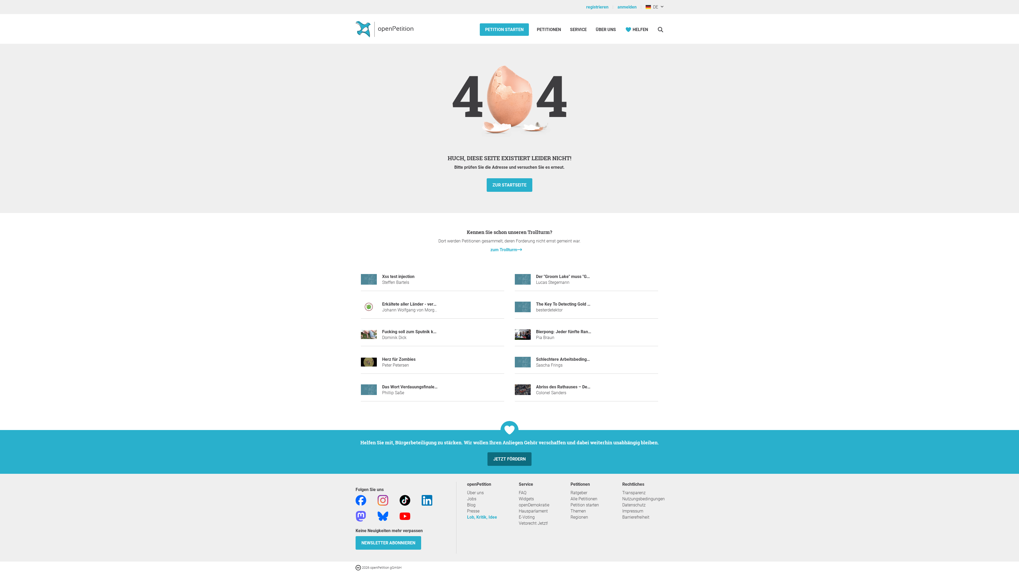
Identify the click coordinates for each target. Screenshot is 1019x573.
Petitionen (549, 29)
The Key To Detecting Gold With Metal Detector (580, 304)
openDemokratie (534, 504)
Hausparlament (533, 511)
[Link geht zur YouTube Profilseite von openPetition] (405, 515)
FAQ (522, 492)
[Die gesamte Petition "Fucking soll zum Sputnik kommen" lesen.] (369, 336)
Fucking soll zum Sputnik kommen (415, 331)
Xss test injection (398, 276)
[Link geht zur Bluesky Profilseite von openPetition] (383, 515)
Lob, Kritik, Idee (482, 517)
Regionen (579, 517)
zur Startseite (509, 185)
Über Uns (606, 29)
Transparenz (634, 492)
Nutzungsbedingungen (643, 498)
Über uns (475, 492)
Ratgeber (579, 492)
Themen (578, 511)
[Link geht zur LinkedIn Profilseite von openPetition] (427, 499)
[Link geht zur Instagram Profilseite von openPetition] (383, 499)
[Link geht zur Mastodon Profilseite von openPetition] (361, 515)
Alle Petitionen (584, 498)
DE (654, 7)
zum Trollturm (503, 249)
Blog (471, 504)
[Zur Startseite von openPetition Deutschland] (385, 29)
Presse (473, 511)
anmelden (627, 7)
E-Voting (527, 517)
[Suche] (660, 30)
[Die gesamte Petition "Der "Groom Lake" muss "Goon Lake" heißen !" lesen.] (523, 281)
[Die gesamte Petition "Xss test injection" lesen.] (369, 281)
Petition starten (504, 29)
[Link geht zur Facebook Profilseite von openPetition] (361, 499)
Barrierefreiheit (635, 517)
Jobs (471, 498)
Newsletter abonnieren (388, 542)
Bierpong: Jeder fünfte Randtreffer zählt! (575, 331)
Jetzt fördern (509, 459)
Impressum (632, 511)
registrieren (597, 7)
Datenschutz (634, 504)
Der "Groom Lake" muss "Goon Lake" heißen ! (579, 276)
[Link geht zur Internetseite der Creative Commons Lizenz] (359, 567)
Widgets (526, 498)
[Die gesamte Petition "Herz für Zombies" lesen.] (369, 364)
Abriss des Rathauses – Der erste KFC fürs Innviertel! (586, 386)
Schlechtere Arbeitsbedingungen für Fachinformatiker (588, 359)
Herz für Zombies (399, 359)
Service (578, 29)
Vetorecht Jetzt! (533, 523)
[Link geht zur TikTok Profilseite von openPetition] (405, 499)
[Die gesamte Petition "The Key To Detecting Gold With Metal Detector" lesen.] (523, 309)
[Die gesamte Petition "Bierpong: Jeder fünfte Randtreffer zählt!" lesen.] (523, 336)
